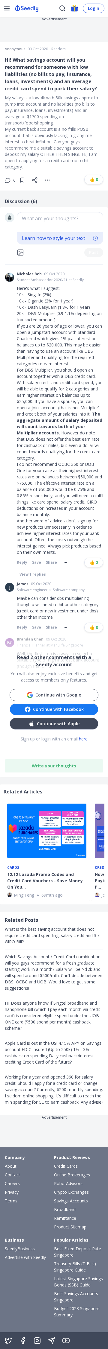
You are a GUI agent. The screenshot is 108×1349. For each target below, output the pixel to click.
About (10, 1166)
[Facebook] (22, 1340)
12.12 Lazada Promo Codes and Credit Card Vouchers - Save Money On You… (45, 881)
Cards (13, 867)
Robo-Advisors (68, 1183)
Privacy (12, 1192)
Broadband (65, 1209)
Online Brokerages (72, 1175)
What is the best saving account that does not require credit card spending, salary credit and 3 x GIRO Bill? (52, 935)
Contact (12, 1175)
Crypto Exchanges (71, 1192)
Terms (11, 1201)
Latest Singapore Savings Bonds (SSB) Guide (78, 1282)
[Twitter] (8, 1340)
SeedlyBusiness (20, 1248)
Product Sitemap (70, 1227)
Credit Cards (66, 1166)
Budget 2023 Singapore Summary (77, 1312)
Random (58, 49)
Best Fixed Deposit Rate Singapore (77, 1252)
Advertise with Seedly (25, 1257)
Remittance (65, 1218)
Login (93, 8)
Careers (12, 1183)
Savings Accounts (71, 1201)
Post (93, 252)
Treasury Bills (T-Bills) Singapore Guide (75, 1267)
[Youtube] (66, 1340)
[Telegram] (51, 1340)
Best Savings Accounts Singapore (76, 1297)
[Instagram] (37, 1340)
